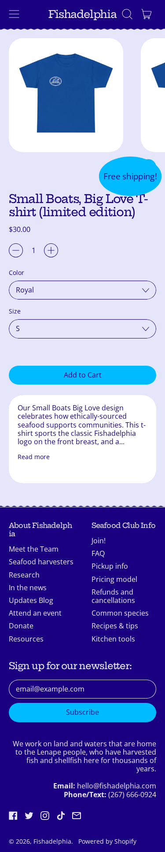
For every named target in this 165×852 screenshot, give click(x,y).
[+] (51, 250)
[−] (16, 250)
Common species (120, 613)
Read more (34, 456)
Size (15, 311)
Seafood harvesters (41, 562)
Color (16, 272)
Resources (26, 639)
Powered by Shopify (107, 841)
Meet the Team (34, 549)
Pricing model (114, 579)
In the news (28, 587)
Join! (99, 540)
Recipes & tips (115, 626)
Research (24, 575)
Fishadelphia (82, 14)
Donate (21, 626)
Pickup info (110, 566)
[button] (127, 14)
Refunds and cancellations (113, 596)
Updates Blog (31, 600)
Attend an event (35, 613)
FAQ (98, 553)
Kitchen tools (113, 639)
